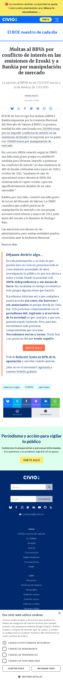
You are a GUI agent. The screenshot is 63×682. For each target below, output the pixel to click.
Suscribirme (44, 499)
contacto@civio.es (33, 514)
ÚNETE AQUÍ (33, 347)
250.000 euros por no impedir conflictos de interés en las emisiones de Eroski (31, 133)
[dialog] (31, 646)
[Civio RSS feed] (51, 507)
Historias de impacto (31, 585)
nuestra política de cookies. (15, 636)
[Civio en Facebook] (16, 507)
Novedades (31, 589)
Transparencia (31, 561)
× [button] (59, 613)
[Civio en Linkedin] (34, 507)
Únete (45, 19)
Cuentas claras (31, 599)
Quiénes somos (31, 594)
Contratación (31, 552)
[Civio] (9, 19)
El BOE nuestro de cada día (31, 533)
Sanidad (31, 543)
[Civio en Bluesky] (10, 507)
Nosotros (31, 580)
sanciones (44, 387)
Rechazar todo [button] (46, 668)
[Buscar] (49, 487)
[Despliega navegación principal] (57, 19)
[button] (31, 676)
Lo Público (31, 538)
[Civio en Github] (45, 507)
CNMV (29, 387)
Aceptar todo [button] (16, 668)
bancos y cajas (12, 387)
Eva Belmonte (31, 96)
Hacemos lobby (31, 608)
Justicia (31, 547)
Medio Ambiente (31, 557)
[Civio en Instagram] (22, 507)
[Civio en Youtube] (39, 507)
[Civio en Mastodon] (28, 507)
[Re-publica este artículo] (51, 108)
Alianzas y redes (31, 603)
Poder (31, 566)
